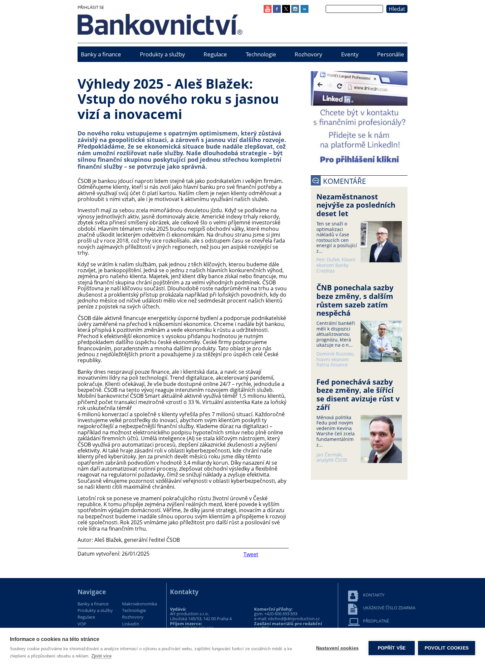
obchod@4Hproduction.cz (294, 619)
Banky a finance (101, 54)
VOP (82, 624)
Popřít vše (392, 648)
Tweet (250, 554)
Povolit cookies (447, 648)
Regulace (215, 54)
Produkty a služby (162, 54)
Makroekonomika (139, 604)
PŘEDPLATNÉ (376, 621)
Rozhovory (308, 54)
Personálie (390, 54)
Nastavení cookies (337, 648)
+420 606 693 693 (280, 614)
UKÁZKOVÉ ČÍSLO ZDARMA (389, 607)
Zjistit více (101, 655)
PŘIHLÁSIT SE (91, 7)
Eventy (350, 54)
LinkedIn (130, 624)
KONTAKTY (373, 595)
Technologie (261, 54)
